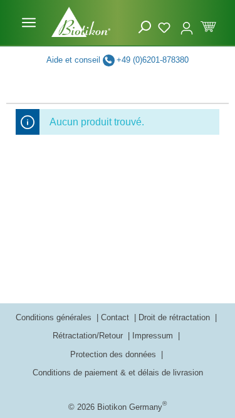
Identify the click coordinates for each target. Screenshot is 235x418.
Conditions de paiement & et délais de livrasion (118, 372)
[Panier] (208, 25)
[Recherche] (145, 27)
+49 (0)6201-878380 (153, 60)
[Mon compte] (187, 22)
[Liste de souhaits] (166, 25)
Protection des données (114, 354)
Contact (116, 317)
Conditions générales (55, 317)
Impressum (153, 335)
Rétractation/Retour (89, 335)
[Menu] (28, 22)
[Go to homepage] (80, 22)
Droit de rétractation (175, 317)
